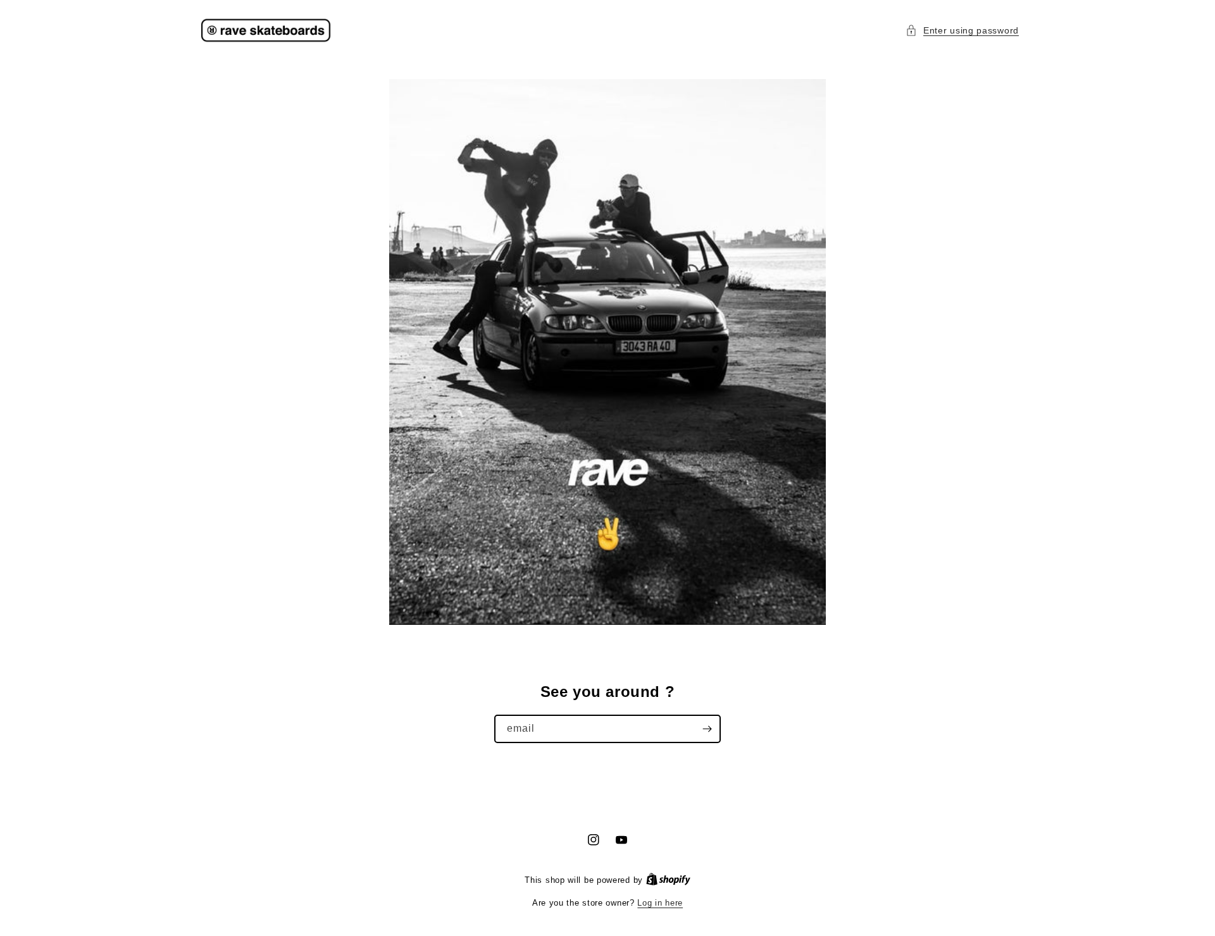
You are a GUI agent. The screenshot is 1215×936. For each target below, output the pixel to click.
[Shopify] (668, 880)
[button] (962, 31)
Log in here (660, 903)
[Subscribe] (707, 729)
